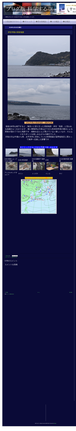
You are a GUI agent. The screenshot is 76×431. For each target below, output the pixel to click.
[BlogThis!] (13, 255)
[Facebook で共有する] (16, 255)
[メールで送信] (12, 255)
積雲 (16, 257)
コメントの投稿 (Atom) (10, 294)
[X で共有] (14, 255)
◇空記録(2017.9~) (12, 21)
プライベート (9, 257)
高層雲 (13, 257)
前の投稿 (70, 292)
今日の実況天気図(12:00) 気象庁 (39, 178)
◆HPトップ (27, 21)
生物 (14, 257)
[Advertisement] (40, 412)
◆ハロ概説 (54, 21)
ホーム (39, 292)
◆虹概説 (66, 21)
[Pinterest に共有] (17, 255)
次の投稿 (6, 292)
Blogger (55, 423)
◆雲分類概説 (41, 21)
